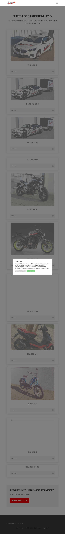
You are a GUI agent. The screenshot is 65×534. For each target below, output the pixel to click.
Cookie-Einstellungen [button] (21, 271)
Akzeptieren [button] (31, 271)
